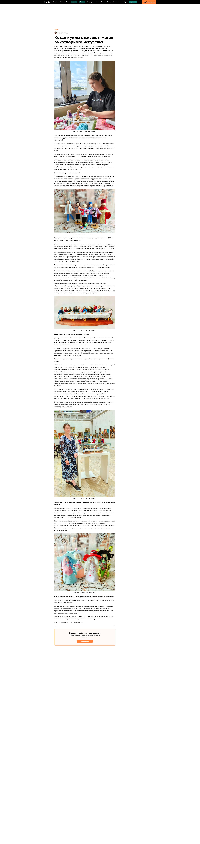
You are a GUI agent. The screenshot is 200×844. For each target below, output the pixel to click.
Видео (103, 2)
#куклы (81, 622)
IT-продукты (116, 2)
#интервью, (70, 622)
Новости (55, 2)
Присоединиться (85, 641)
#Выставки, (76, 622)
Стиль (97, 2)
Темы (67, 2)
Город (108, 2)
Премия (82, 2)
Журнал (74, 2)
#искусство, (63, 622)
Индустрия (90, 2)
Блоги (62, 2)
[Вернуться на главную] (47, 2)
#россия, (57, 622)
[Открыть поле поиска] (125, 2)
